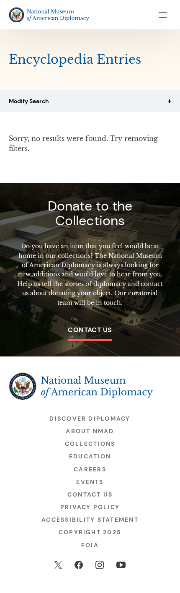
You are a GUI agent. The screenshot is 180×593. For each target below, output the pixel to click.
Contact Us (90, 329)
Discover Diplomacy (89, 418)
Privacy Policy (90, 507)
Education (90, 456)
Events (89, 482)
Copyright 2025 (90, 532)
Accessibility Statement (90, 519)
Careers (90, 469)
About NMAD (90, 431)
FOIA (90, 545)
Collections (90, 443)
